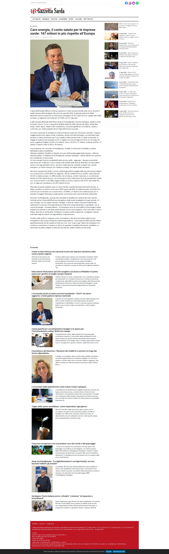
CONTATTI (42, 524)
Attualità (36, 19)
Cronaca (45, 19)
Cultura (78, 19)
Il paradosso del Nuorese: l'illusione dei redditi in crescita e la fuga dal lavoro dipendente (64, 352)
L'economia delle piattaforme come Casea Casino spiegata (59, 387)
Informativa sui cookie (119, 551)
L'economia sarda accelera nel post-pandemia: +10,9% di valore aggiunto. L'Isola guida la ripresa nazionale (61, 294)
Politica (54, 19)
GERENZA (35, 524)
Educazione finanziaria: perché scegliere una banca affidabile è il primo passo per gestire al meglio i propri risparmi (65, 272)
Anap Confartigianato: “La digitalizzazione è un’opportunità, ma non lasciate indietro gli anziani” (63, 462)
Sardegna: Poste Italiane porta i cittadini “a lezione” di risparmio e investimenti (62, 497)
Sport (71, 19)
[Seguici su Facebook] (126, 3)
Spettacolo (88, 19)
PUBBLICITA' (50, 524)
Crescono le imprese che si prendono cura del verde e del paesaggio (64, 443)
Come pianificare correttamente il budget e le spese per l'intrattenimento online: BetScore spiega (58, 330)
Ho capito (108, 551)
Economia (63, 19)
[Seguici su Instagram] (130, 3)
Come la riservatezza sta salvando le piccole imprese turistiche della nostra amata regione (64, 252)
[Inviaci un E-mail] (134, 3)
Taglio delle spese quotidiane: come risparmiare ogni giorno (59, 406)
